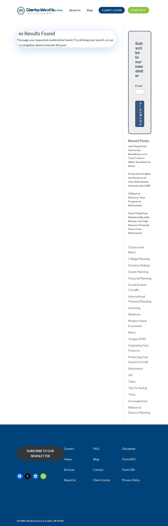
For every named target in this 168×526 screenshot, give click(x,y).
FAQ (96, 448)
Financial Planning (139, 278)
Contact (138, 10)
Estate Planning (138, 272)
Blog (90, 10)
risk (130, 375)
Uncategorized (137, 401)
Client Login (112, 10)
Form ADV (129, 459)
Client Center (101, 480)
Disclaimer (129, 448)
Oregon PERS (137, 339)
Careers (69, 448)
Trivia (131, 394)
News (132, 332)
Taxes (132, 381)
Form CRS (128, 469)
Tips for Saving (137, 388)
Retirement (135, 368)
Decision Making (139, 265)
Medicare (134, 314)
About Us (75, 10)
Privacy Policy (131, 480)
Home (68, 459)
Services (57, 10)
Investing (134, 308)
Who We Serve (37, 10)
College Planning (139, 259)
